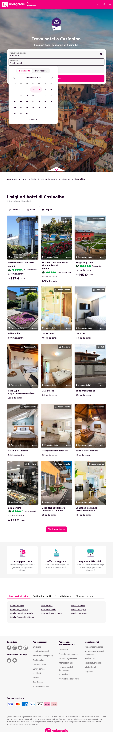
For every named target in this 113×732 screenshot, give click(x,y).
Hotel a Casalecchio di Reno (22, 617)
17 (33, 101)
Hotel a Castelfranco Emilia (21, 613)
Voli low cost (90, 658)
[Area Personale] (104, 4)
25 (39, 108)
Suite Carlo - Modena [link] (87, 450)
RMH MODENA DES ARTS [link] (21, 262)
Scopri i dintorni (63, 596)
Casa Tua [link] (80, 333)
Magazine (89, 672)
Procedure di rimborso (68, 654)
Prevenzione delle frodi (69, 679)
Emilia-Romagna (49, 179)
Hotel (24, 179)
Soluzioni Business (41, 686)
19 (45, 101)
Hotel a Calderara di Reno (51, 613)
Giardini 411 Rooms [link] (18, 450)
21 (15, 108)
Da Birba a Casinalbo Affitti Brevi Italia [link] (86, 509)
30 (27, 114)
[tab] (18, 596)
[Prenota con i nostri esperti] (97, 4)
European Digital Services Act (66, 668)
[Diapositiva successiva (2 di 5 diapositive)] (35, 237)
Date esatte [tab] (24, 71)
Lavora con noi (39, 669)
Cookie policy (38, 660)
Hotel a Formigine (78, 609)
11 (39, 95)
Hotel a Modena (78, 606)
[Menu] (110, 4)
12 (45, 95)
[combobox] (56, 54)
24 (33, 108)
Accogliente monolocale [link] (55, 450)
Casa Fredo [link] (48, 333)
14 (15, 101)
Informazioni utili (66, 663)
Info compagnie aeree (68, 658)
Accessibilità (64, 674)
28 (15, 114)
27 (51, 108)
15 (21, 101)
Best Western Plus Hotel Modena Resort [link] (55, 264)
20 (51, 101)
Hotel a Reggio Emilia (19, 609)
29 (21, 114)
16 (27, 101)
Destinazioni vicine (18, 596)
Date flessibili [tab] (41, 71)
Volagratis (12, 179)
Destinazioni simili (42, 596)
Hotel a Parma (47, 606)
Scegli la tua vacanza (93, 663)
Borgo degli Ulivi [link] (85, 262)
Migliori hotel (90, 667)
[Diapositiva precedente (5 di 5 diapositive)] (10, 237)
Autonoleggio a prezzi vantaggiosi (94, 652)
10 (33, 95)
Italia (33, 179)
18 (39, 101)
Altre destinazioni (84, 596)
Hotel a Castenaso (79, 613)
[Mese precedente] (14, 77)
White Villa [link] (14, 333)
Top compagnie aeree (94, 647)
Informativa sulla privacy (43, 656)
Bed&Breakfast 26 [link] (85, 390)
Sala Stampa (38, 682)
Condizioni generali (41, 651)
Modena (66, 179)
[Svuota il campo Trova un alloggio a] (101, 54)
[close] (10, 198)
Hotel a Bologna (17, 606)
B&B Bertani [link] (14, 508)
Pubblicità (37, 673)
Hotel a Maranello (48, 609)
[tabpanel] (56, 612)
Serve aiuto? (64, 650)
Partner (36, 678)
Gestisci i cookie (39, 664)
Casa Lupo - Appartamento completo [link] (21, 392)
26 (45, 108)
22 (21, 108)
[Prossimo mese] (52, 77)
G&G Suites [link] (48, 390)
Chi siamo (37, 647)
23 (27, 108)
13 (51, 95)
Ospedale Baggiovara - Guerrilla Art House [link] (54, 509)
